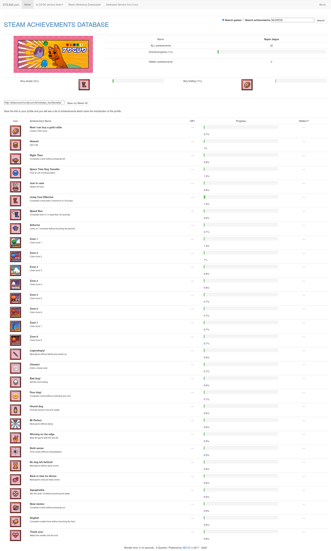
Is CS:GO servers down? (49, 4)
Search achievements (257, 20)
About (322, 4)
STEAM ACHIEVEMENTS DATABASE (56, 24)
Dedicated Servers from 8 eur (122, 4)
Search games (233, 20)
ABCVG (186, 547)
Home (27, 4)
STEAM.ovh (11, 4)
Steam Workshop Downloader (84, 4)
